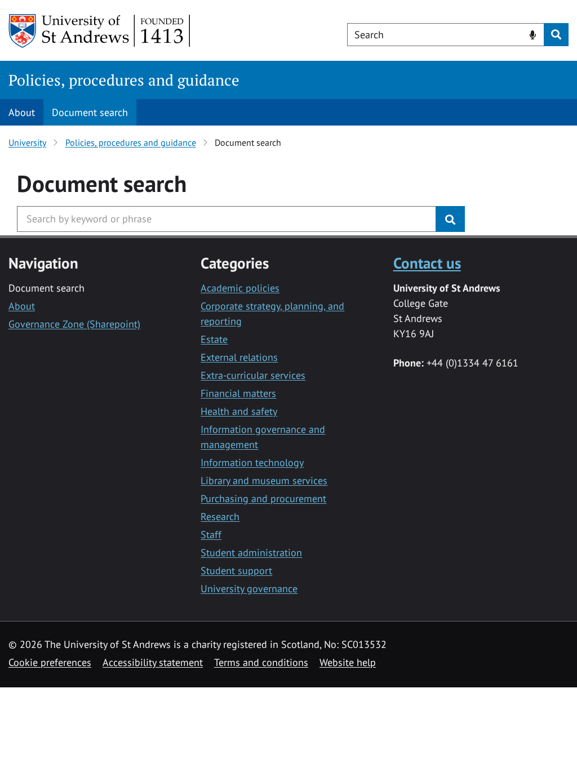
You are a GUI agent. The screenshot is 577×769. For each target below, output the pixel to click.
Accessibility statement (153, 662)
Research (220, 516)
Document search (90, 112)
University (27, 142)
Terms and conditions (261, 662)
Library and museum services (264, 480)
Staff (211, 534)
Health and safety (239, 411)
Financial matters (238, 393)
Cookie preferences (49, 662)
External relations (239, 357)
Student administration (251, 552)
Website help (347, 662)
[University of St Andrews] (100, 31)
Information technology (252, 462)
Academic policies (240, 287)
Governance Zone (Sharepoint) (74, 324)
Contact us (427, 262)
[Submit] (450, 219)
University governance (249, 588)
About (21, 112)
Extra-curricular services (253, 375)
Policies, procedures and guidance (123, 80)
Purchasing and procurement (263, 498)
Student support (236, 570)
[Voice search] (532, 34)
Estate (214, 339)
